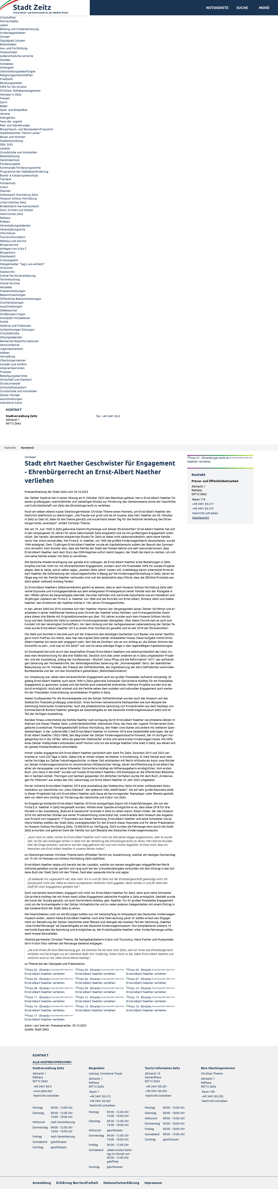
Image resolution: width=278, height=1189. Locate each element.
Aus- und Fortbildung (14, 48)
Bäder (4, 106)
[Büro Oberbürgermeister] (223, 1084)
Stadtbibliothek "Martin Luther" (20, 133)
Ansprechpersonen (12, 368)
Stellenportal (8, 310)
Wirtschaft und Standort (16, 379)
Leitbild (5, 148)
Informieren (7, 233)
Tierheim (5, 179)
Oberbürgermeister (13, 360)
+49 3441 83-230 (212, 1096)
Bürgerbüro (7, 252)
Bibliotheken (8, 44)
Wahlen (5, 352)
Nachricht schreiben (205, 513)
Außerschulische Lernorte (16, 56)
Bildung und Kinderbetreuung (19, 29)
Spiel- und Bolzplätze (13, 109)
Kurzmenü (27, 447)
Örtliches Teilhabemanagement (20, 90)
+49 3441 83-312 (100, 1096)
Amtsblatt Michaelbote (15, 318)
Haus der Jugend (11, 121)
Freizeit (5, 98)
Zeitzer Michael (10, 395)
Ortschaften (8, 17)
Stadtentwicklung (11, 140)
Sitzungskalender (11, 337)
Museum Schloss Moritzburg (18, 198)
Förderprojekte (10, 164)
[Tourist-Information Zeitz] (167, 1081)
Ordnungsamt (9, 260)
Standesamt (7, 256)
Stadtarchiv (7, 271)
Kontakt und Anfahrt (13, 364)
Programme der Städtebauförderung (24, 171)
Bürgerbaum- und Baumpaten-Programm (26, 129)
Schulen (5, 36)
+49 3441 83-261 (100, 1101)
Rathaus (5, 217)
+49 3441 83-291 (156, 1086)
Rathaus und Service (13, 241)
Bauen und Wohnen (12, 136)
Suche (242, 7)
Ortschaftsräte (9, 333)
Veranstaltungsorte (12, 229)
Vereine (5, 113)
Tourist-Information (12, 237)
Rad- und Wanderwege (15, 125)
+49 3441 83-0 (42, 1086)
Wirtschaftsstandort (13, 387)
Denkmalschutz (10, 160)
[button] (263, 7)
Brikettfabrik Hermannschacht (19, 206)
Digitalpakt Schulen (12, 40)
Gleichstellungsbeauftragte (17, 71)
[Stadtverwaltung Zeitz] (139, 420)
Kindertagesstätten (12, 32)
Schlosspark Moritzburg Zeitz (19, 194)
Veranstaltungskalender (15, 225)
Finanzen (5, 372)
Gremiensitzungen (12, 302)
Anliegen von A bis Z (13, 248)
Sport (3, 102)
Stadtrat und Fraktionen (15, 325)
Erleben (5, 221)
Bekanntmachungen (13, 294)
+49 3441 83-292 (156, 1091)
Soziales (5, 59)
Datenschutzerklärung (121, 1183)
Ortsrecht (6, 267)
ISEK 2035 (6, 144)
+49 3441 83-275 (203, 508)
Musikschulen (8, 52)
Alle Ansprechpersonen (52, 1062)
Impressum (153, 1183)
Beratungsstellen (11, 83)
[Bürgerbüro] (111, 1086)
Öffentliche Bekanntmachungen (20, 298)
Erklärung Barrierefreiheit (77, 1183)
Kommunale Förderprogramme (20, 167)
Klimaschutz (7, 183)
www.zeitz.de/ (42, 1091)
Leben (4, 25)
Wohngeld (6, 67)
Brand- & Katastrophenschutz (19, 175)
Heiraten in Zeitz (10, 94)
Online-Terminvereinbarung (18, 275)
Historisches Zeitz (11, 214)
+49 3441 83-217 (203, 504)
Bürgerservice (9, 244)
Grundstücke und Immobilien (18, 152)
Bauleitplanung (10, 156)
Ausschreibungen (11, 306)
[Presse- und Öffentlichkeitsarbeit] (220, 499)
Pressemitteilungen (12, 291)
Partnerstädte (9, 21)
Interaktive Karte (11, 402)
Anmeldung (42, 1183)
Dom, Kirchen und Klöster (16, 210)
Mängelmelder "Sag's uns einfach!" (22, 264)
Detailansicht (200, 517)
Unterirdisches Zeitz (13, 202)
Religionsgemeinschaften (16, 75)
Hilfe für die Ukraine (13, 86)
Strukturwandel (10, 383)
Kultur (4, 187)
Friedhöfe (6, 79)
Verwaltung (7, 356)
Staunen (5, 190)
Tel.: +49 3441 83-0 (108, 416)
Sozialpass (6, 63)
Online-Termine (10, 283)
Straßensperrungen (12, 314)
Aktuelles (6, 287)
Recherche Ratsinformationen (19, 341)
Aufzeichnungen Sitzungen (17, 329)
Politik (4, 321)
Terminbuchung (10, 279)
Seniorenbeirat (9, 345)
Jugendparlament (11, 348)
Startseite (10, 447)
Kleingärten (7, 117)
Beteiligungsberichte (13, 375)
